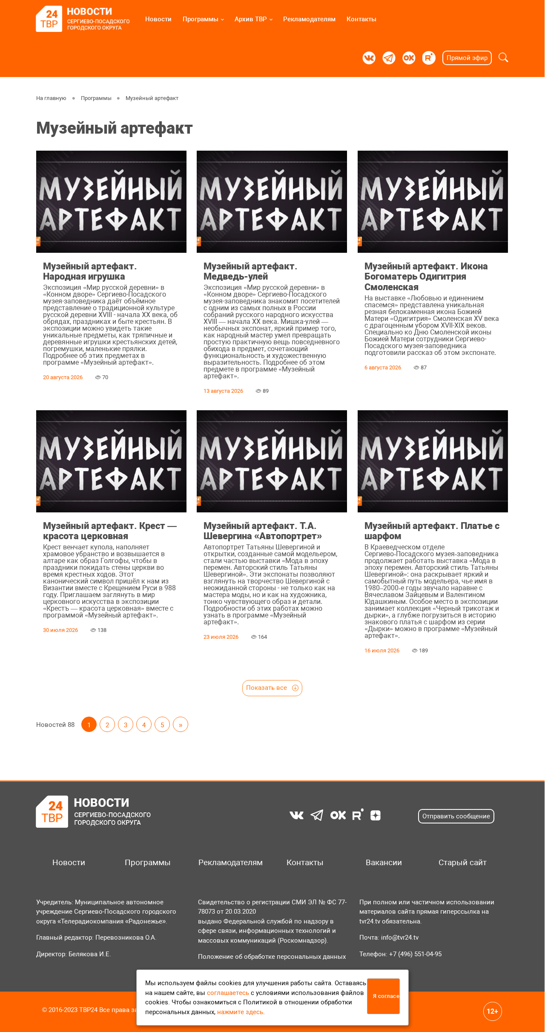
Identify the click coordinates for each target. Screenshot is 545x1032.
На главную (51, 98)
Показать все (267, 688)
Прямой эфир (467, 58)
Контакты (361, 19)
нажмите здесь (240, 1012)
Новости (158, 19)
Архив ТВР (251, 19)
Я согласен (386, 996)
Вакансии (384, 862)
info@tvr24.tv (400, 937)
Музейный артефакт (152, 98)
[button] (503, 58)
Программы (200, 19)
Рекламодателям (309, 19)
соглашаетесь (228, 993)
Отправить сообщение (456, 816)
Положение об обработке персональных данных (272, 957)
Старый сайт (463, 862)
